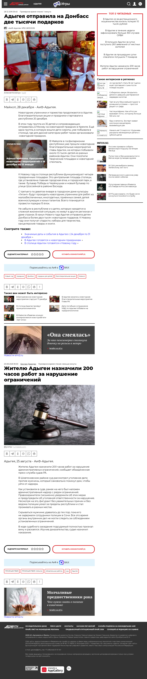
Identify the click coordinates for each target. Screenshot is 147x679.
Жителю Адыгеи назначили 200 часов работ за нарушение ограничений (120, 67)
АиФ (24, 93)
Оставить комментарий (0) (73, 254)
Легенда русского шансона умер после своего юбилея (123, 176)
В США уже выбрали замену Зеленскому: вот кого (121, 167)
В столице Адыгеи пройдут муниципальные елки (28, 307)
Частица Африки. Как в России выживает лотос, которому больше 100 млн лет (125, 113)
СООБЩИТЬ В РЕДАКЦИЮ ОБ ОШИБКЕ (122, 629)
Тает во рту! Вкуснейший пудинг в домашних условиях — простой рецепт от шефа (124, 104)
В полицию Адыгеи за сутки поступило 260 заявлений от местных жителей (120, 44)
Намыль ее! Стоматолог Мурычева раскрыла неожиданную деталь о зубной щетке (124, 132)
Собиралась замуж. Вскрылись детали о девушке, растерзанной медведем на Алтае (124, 94)
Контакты (68, 626)
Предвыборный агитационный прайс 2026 (85, 629)
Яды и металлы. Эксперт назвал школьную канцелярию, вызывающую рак (123, 123)
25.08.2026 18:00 (11, 364)
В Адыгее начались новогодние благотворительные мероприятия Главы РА (77, 299)
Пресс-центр (55, 626)
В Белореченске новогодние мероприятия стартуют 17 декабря (31, 298)
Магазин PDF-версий (86, 626)
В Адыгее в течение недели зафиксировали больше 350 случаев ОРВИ (120, 33)
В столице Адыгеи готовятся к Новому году (50, 243)
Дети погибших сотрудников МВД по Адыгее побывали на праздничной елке (75, 308)
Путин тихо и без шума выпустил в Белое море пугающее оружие (124, 157)
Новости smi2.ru (13, 355)
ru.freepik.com (19, 447)
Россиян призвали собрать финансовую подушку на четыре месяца (123, 149)
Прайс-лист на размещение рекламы (42, 629)
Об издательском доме (36, 626)
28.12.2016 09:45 (11, 12)
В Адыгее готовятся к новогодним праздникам (52, 240)
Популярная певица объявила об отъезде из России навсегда (123, 186)
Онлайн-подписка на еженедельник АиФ (117, 626)
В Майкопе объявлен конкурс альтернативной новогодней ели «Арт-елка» (31, 317)
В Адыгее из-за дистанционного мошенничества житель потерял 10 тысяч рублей (120, 21)
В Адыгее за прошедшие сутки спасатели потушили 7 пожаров (120, 55)
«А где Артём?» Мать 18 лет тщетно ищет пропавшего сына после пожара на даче (125, 85)
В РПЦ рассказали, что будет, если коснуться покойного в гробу (124, 195)
